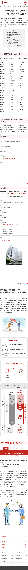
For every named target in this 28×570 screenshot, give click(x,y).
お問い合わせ (3, 561)
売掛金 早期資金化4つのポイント (12, 39)
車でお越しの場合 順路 (6, 240)
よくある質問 (3, 550)
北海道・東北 (3, 7)
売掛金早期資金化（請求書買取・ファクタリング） (11, 158)
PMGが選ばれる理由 (11, 43)
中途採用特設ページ (19, 555)
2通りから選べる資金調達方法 (13, 42)
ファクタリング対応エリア (22, 6)
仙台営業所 (9, 35)
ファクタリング (14, 6)
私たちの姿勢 (3, 536)
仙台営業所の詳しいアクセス (21, 183)
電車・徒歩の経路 (5, 238)
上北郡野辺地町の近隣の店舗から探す (13, 34)
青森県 (7, 7)
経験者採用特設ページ (5, 558)
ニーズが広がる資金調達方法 (13, 40)
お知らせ (3, 552)
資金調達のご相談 (18, 558)
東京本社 (9, 37)
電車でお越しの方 (12, 194)
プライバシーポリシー (19, 561)
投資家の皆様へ (18, 550)
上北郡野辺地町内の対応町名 (11, 32)
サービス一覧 (8, 6)
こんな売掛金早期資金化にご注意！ (14, 45)
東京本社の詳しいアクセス (21, 283)
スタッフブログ (18, 552)
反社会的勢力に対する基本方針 (14, 563)
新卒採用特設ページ (5, 555)
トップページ (2, 6)
